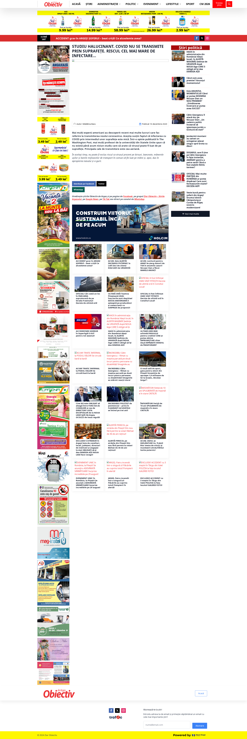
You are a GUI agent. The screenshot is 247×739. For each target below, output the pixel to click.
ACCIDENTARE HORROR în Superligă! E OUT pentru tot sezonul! (87, 333)
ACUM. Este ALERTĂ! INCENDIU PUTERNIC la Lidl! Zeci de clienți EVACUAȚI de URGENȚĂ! (119, 264)
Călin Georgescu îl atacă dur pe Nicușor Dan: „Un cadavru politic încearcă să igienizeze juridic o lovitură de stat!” (196, 122)
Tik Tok (106, 199)
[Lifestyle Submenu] (181, 4)
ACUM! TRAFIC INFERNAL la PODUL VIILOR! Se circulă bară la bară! (88, 370)
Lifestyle (172, 4)
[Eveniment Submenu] (160, 4)
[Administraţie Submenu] (120, 4)
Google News (92, 199)
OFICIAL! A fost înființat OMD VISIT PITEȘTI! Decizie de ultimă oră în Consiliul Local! (152, 297)
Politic (131, 4)
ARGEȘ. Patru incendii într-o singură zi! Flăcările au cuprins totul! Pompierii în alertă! (118, 483)
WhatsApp (139, 199)
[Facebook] (111, 710)
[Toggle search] (229, 4)
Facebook (128, 196)
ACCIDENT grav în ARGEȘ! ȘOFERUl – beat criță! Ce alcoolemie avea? (99, 38)
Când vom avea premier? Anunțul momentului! (196, 80)
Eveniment (150, 4)
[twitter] (202, 38)
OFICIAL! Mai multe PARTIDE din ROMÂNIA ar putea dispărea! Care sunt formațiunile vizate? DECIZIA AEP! (197, 180)
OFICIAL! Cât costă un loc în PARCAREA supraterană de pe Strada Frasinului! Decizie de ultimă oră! (88, 298)
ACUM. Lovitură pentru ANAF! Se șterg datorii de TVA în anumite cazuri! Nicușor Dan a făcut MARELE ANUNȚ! (152, 265)
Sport (190, 4)
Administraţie (108, 4)
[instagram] (207, 38)
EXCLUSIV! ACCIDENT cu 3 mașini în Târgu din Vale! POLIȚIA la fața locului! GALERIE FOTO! (151, 481)
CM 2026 (205, 4)
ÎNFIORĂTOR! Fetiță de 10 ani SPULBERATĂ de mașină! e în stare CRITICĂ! (151, 406)
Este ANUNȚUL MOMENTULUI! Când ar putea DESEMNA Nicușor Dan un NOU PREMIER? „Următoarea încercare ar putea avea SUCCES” (197, 100)
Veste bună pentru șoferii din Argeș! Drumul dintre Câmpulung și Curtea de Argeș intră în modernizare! (196, 200)
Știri (89, 4)
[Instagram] (123, 710)
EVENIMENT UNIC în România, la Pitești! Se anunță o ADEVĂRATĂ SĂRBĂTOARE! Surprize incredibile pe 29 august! (88, 483)
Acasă (76, 4)
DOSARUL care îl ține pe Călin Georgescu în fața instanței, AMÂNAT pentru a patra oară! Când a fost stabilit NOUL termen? (197, 160)
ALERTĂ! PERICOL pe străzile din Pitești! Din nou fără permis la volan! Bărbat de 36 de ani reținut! (120, 445)
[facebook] (196, 38)
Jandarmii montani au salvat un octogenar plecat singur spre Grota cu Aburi (197, 141)
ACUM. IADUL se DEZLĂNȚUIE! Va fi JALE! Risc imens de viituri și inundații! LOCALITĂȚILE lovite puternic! (152, 445)
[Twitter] (117, 710)
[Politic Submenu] (138, 4)
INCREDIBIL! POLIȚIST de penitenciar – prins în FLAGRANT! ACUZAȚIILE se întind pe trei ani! (120, 406)
